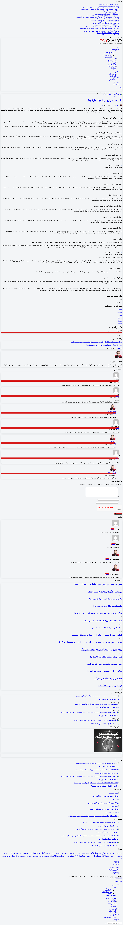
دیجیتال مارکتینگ (111, 61)
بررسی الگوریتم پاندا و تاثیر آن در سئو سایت (107, 25)
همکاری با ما (115, 862)
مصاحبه (35, 856)
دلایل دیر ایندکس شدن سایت (111, 29)
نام (121, 499)
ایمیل (120, 502)
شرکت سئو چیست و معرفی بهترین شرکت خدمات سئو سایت (96, 613)
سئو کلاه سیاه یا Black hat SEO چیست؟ (108, 33)
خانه (118, 47)
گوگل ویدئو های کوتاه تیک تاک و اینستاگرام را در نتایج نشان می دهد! (100, 7)
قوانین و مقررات (114, 867)
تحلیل (96, 856)
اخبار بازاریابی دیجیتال (73, 853)
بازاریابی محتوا (112, 60)
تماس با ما (116, 84)
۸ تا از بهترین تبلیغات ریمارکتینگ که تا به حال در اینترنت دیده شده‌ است (99, 28)
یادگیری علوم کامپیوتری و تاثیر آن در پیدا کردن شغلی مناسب (97, 635)
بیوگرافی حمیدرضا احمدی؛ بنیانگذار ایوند (105, 796)
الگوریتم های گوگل (107, 55)
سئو (114, 50)
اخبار (117, 71)
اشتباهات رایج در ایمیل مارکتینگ (110, 10)
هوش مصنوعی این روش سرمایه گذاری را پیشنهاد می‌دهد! (98, 584)
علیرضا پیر (119, 348)
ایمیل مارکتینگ (112, 64)
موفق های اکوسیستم (110, 80)
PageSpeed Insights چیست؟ (111, 12)
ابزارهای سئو (85, 853)
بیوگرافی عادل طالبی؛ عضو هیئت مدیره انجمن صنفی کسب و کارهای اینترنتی (93, 816)
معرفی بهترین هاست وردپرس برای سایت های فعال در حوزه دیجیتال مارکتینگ (90, 642)
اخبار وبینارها (112, 74)
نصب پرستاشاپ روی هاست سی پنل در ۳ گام (103, 620)
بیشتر (112, 529)
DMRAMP (119, 878)
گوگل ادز (113, 63)
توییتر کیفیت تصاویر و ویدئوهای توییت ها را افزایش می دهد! (103, 15)
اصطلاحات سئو (108, 53)
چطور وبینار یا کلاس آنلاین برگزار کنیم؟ (106, 657)
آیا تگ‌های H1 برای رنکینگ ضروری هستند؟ (105, 723)
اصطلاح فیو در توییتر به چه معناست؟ (109, 6)
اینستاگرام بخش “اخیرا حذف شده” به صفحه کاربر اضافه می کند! (101, 31)
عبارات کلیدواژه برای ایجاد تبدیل (108, 699)
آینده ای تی (116, 872)
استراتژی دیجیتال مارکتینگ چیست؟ (109, 34)
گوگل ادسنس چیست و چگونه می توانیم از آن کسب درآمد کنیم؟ (101, 26)
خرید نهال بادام (115, 873)
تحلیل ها (113, 69)
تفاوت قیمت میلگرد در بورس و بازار (107, 606)
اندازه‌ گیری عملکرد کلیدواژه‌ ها (109, 715)
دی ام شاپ (116, 865)
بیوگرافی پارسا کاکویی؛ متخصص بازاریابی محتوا (103, 803)
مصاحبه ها (113, 79)
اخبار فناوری (112, 72)
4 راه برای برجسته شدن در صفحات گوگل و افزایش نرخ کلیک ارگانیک (100, 9)
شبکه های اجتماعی (110, 58)
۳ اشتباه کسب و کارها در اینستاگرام (109, 22)
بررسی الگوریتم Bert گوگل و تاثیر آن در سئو (107, 14)
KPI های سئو (108, 57)
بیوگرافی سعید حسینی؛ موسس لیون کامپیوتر (104, 809)
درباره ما (116, 82)
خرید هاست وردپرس (113, 869)
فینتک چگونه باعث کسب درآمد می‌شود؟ (105, 599)
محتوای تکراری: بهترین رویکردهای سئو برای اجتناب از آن (103, 20)
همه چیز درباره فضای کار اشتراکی (108, 678)
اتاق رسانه (116, 77)
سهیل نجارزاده (116, 105)
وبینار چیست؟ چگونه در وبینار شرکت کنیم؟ (104, 664)
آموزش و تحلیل (115, 49)
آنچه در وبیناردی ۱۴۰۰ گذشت (110, 686)
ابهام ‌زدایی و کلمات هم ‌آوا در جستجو (107, 707)
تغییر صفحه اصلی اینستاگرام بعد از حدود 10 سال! (105, 23)
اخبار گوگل (113, 76)
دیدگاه (120, 496)
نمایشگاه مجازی (114, 870)
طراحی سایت (112, 66)
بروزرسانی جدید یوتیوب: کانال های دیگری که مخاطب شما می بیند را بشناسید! (97, 17)
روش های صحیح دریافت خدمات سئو (109, 4)
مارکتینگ (113, 68)
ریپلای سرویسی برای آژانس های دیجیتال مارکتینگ (101, 649)
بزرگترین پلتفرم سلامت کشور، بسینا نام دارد (104, 671)
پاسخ (117, 380)
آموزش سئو (109, 52)
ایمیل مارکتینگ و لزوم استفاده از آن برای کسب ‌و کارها (104, 345)
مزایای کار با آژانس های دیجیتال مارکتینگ (105, 591)
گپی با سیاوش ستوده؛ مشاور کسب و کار (107, 18)
